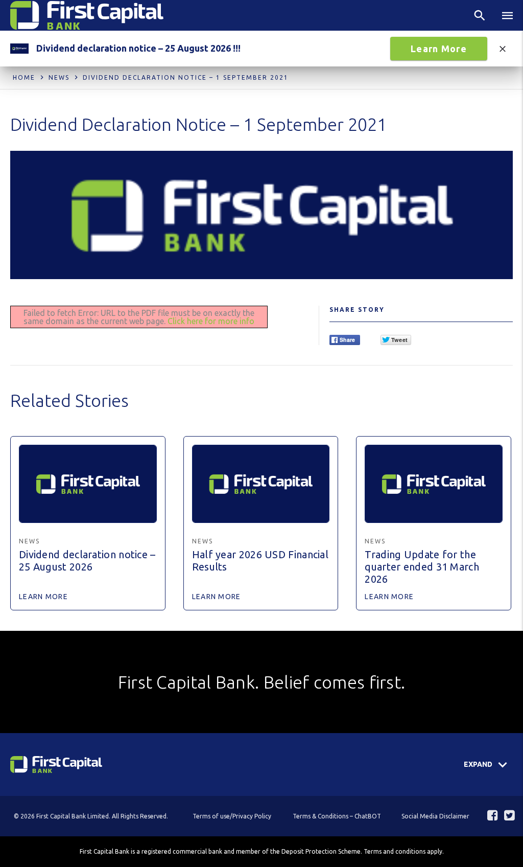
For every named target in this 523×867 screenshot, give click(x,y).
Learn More (439, 48)
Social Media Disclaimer (435, 816)
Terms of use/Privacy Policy (232, 816)
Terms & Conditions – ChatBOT (337, 816)
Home (24, 77)
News (59, 77)
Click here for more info (211, 321)
